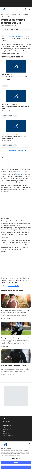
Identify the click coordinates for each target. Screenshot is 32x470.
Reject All (16, 462)
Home (2, 14)
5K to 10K (5, 431)
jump (19, 174)
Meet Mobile (6, 433)
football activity (13, 286)
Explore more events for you (17, 151)
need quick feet (17, 36)
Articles (14, 14)
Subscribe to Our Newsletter (10, 441)
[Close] (30, 443)
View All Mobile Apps (8, 435)
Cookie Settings (16, 458)
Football (8, 14)
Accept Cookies (16, 467)
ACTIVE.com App (7, 428)
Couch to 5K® (6, 429)
